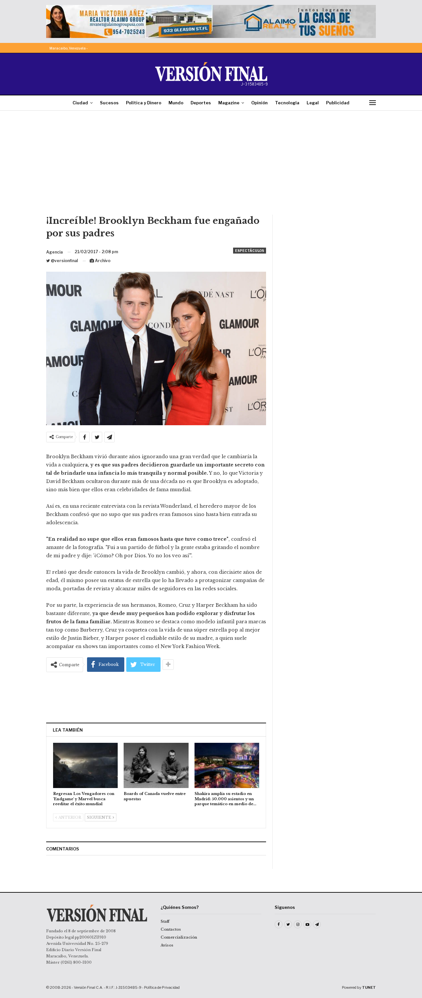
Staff (165, 921)
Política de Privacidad (162, 987)
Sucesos (109, 102)
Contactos (171, 929)
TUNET (369, 987)
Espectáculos (249, 251)
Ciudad (80, 102)
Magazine (228, 102)
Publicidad (337, 102)
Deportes (201, 102)
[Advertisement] (211, 165)
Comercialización (179, 937)
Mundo (175, 102)
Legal (313, 102)
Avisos (167, 945)
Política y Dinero (143, 102)
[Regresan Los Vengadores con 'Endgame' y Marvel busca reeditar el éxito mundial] (85, 765)
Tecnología (287, 102)
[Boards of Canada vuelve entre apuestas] (156, 765)
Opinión (259, 102)
